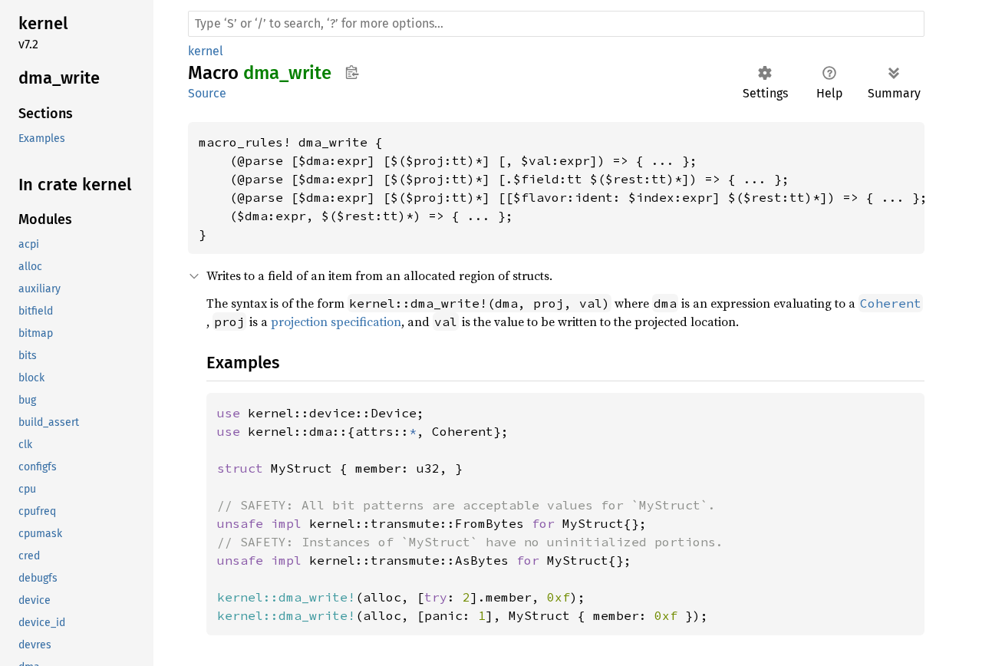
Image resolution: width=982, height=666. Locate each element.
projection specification (336, 321)
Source (207, 93)
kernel (205, 51)
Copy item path (351, 72)
